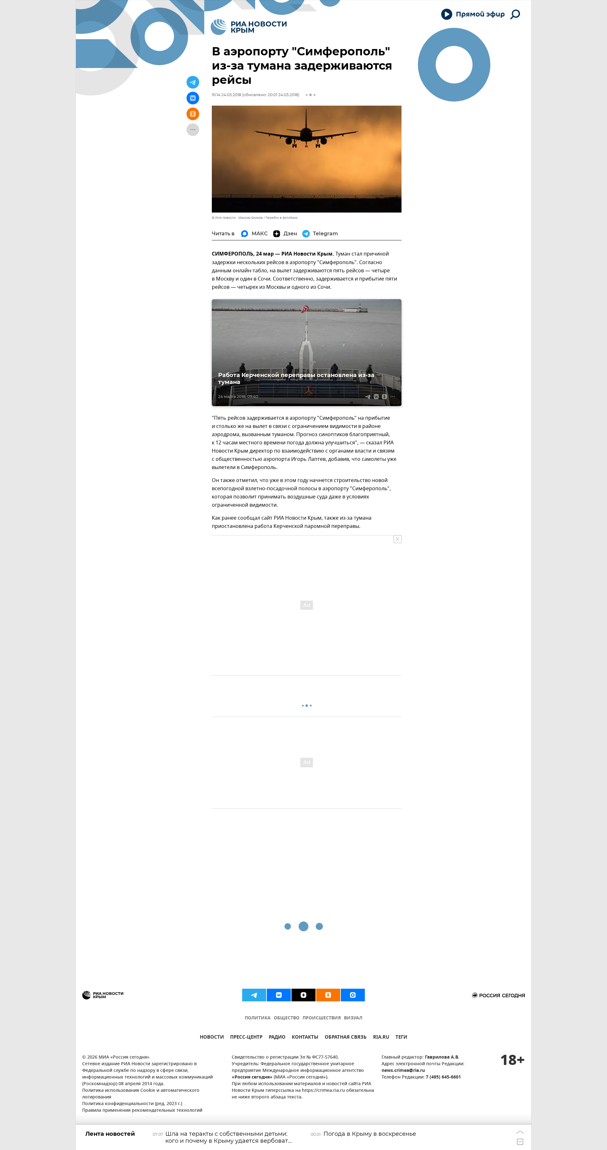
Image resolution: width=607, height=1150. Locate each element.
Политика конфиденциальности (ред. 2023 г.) (132, 1104)
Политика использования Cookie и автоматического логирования (140, 1094)
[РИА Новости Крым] (249, 27)
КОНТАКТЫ (305, 1038)
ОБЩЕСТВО (286, 1018)
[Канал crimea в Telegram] (254, 995)
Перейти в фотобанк (281, 217)
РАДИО (277, 1038)
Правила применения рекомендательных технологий (142, 1110)
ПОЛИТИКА (258, 1018)
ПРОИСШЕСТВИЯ (322, 1018)
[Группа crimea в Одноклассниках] (328, 995)
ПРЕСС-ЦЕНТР (246, 1038)
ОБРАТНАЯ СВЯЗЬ (346, 1038)
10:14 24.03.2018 (226, 94)
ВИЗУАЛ (353, 1018)
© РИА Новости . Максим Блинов (237, 217)
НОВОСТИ (212, 1038)
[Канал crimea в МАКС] (353, 995)
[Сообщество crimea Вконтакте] (279, 995)
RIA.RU (381, 1038)
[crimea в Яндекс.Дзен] (303, 995)
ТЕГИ (401, 1038)
